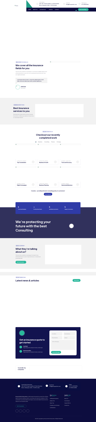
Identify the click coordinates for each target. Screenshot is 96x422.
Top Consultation (21, 162)
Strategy (23, 183)
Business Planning (44, 185)
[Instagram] (24, 410)
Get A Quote (48, 194)
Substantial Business (66, 185)
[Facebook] (20, 410)
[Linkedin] (27, 410)
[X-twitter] (17, 410)
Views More (76, 280)
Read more (19, 318)
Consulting (41, 183)
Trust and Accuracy (66, 162)
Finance (46, 183)
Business (19, 183)
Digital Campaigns (22, 185)
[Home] (16, 6)
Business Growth (43, 162)
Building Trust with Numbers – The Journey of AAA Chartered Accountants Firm (21, 298)
